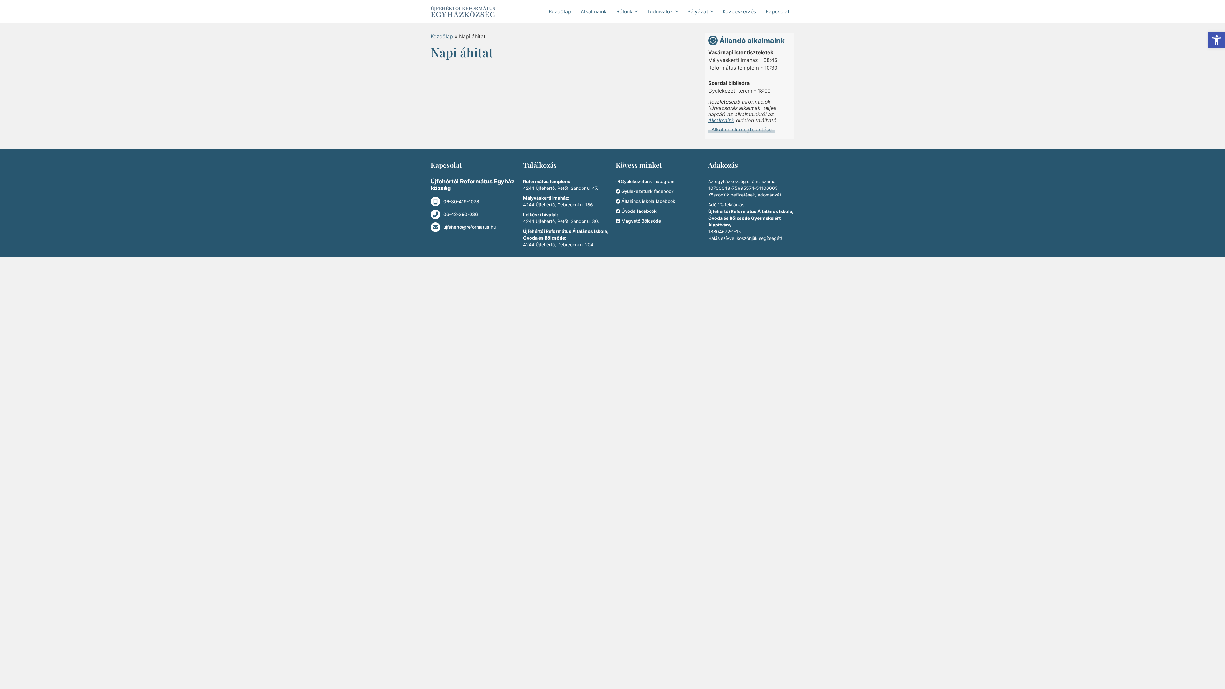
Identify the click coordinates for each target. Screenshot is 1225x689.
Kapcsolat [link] (778, 11)
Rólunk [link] (624, 11)
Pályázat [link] (697, 11)
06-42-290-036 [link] (460, 214)
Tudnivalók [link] (660, 11)
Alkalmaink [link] (594, 11)
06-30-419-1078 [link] (461, 201)
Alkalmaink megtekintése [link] (741, 130)
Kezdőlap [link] (560, 11)
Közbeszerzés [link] (739, 11)
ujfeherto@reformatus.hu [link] (469, 227)
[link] (1216, 40)
